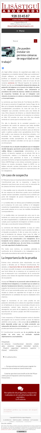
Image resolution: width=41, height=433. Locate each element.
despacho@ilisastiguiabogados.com (20, 26)
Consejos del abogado (29, 410)
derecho (29, 344)
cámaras (7, 344)
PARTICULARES (17, 420)
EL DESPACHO (7, 420)
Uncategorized (8, 411)
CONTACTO (27, 422)
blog (20, 410)
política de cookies (6, 429)
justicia (35, 346)
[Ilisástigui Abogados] (20, 4)
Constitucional (18, 344)
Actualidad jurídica (11, 357)
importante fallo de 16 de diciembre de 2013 (24, 267)
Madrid (6, 348)
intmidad (27, 346)
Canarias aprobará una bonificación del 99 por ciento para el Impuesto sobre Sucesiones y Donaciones (19, 375)
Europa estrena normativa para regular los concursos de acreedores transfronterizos (19, 367)
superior (33, 348)
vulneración (13, 350)
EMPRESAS (26, 420)
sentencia (11, 83)
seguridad (14, 348)
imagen (19, 346)
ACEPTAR (21, 431)
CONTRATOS (19, 422)
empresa (11, 346)
